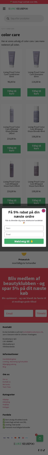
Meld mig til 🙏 (23, 241)
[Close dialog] (43, 210)
